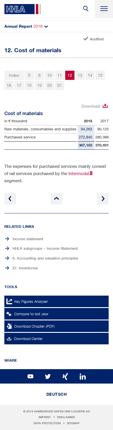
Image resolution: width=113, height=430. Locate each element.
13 (80, 75)
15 (100, 75)
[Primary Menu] (104, 9)
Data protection (47, 423)
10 (49, 75)
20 (49, 85)
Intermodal (78, 173)
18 (29, 85)
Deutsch (56, 394)
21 (59, 85)
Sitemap (73, 423)
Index (14, 75)
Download (90, 106)
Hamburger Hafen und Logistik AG (62, 411)
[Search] (86, 9)
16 (9, 85)
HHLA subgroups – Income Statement (45, 248)
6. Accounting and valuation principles (45, 258)
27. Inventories (25, 268)
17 (19, 85)
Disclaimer (66, 417)
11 (59, 75)
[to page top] (56, 198)
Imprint (45, 417)
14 (90, 75)
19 (39, 85)
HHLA (22, 9)
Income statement (27, 239)
